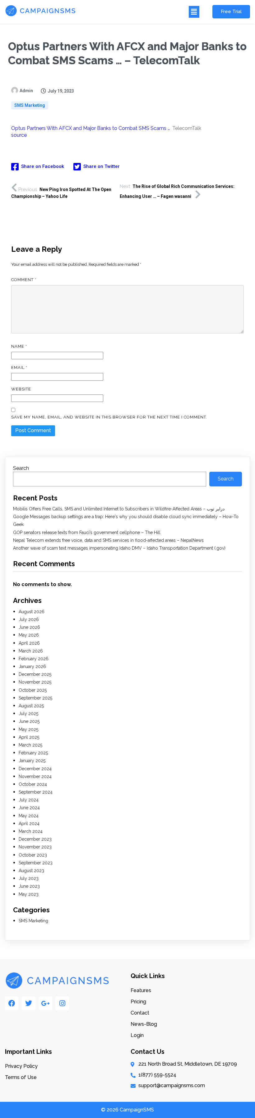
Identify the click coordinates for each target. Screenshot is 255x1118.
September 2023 (36, 862)
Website (21, 389)
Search (21, 468)
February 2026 (34, 658)
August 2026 (31, 611)
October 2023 (33, 855)
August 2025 (31, 705)
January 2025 (32, 760)
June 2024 (29, 807)
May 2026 (29, 635)
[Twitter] (28, 1003)
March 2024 (31, 831)
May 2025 (28, 729)
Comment (23, 279)
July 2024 (29, 799)
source (19, 135)
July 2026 (29, 619)
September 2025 (35, 697)
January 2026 (32, 666)
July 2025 (28, 713)
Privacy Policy (21, 1066)
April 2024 (29, 823)
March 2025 (30, 745)
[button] (140, 11)
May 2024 (29, 815)
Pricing (138, 1002)
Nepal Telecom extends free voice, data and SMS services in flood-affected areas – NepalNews (108, 540)
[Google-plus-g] (45, 1003)
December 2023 (35, 839)
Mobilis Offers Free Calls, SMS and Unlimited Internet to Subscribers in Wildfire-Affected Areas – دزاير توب (119, 508)
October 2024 (33, 784)
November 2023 (35, 846)
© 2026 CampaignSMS (127, 1110)
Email (19, 367)
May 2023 (29, 894)
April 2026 (29, 643)
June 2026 (29, 627)
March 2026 (31, 650)
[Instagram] (62, 1003)
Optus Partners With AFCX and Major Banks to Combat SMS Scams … (90, 128)
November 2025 (35, 682)
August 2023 (31, 870)
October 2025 (33, 690)
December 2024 (35, 768)
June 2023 (29, 886)
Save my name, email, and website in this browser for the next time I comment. (109, 417)
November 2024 (35, 776)
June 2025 (29, 721)
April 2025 (29, 737)
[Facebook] (12, 1003)
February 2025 (33, 752)
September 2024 (36, 792)
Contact (140, 1013)
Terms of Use (21, 1077)
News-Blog (144, 1024)
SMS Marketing (29, 105)
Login (137, 1035)
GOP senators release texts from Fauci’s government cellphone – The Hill (86, 532)
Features (141, 990)
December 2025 (35, 674)
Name (19, 346)
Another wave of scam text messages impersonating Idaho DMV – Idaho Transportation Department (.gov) (119, 548)
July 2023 (29, 878)
